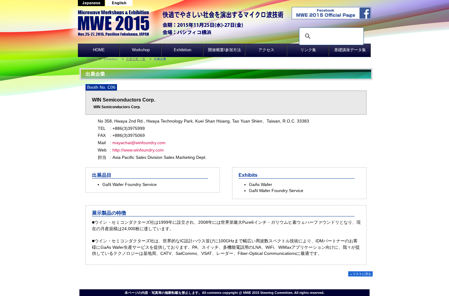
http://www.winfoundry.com (138, 150)
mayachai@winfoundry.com (139, 142)
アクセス (266, 50)
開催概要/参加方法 (224, 50)
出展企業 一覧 (135, 59)
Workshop (141, 50)
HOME (99, 50)
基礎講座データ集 (350, 50)
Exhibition (182, 50)
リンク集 (308, 50)
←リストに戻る (360, 274)
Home (91, 59)
